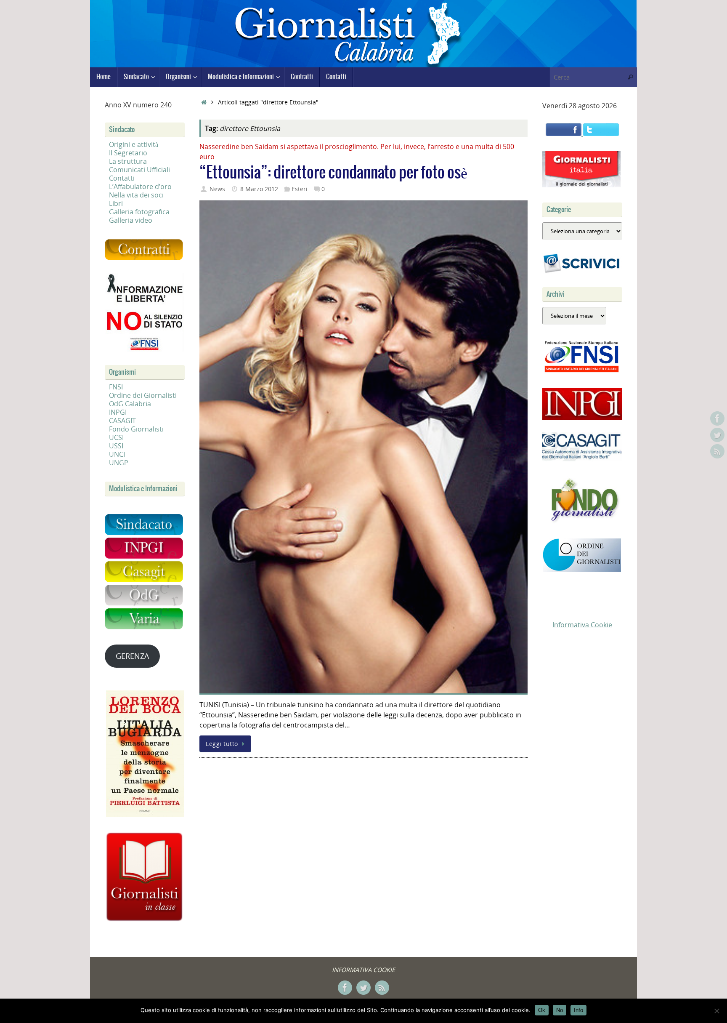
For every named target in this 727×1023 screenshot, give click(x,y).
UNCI (117, 454)
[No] (716, 1011)
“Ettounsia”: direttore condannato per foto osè (333, 172)
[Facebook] (717, 418)
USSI (116, 445)
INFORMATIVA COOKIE (363, 970)
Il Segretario (128, 152)
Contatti (122, 178)
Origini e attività (133, 144)
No (559, 1010)
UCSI (116, 437)
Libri (116, 203)
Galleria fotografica (139, 211)
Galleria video (130, 220)
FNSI (116, 387)
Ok (541, 1010)
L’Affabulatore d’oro (140, 186)
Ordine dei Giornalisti (143, 395)
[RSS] (717, 451)
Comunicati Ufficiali (139, 169)
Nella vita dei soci (136, 195)
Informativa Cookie (582, 624)
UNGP (118, 462)
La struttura (128, 161)
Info (578, 1010)
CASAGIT (122, 420)
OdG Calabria (130, 403)
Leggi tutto (222, 744)
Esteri (300, 189)
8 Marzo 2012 (259, 189)
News (217, 189)
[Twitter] (717, 435)
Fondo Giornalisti (136, 429)
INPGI (118, 412)
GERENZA (132, 656)
